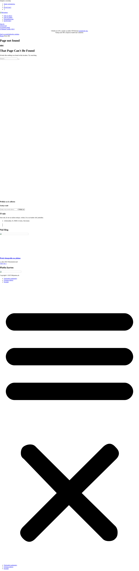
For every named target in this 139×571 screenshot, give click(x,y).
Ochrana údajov (8, 280)
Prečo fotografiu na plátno (10, 258)
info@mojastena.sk (9, 226)
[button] (5, 1)
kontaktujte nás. (83, 31)
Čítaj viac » (3, 263)
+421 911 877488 (9, 224)
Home (2, 36)
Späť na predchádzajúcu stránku (9, 34)
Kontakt (6, 282)
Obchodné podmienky (10, 278)
